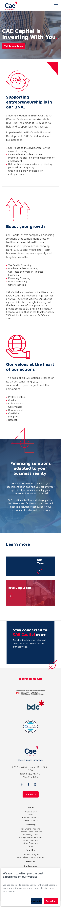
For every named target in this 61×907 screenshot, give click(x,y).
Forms (30, 846)
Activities (30, 861)
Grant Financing (30, 840)
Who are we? (31, 811)
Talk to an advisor (13, 46)
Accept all (51, 901)
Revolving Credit (30, 834)
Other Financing (30, 843)
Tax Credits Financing (30, 829)
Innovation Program (30, 854)
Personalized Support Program (30, 857)
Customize (36, 901)
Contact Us (30, 794)
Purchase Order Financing (30, 831)
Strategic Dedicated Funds (30, 837)
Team (30, 814)
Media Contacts (31, 820)
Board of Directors (30, 817)
